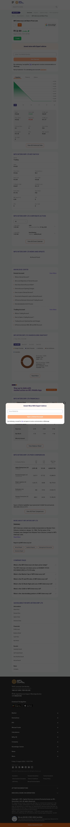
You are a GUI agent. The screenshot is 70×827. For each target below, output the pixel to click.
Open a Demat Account (35, 417)
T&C (22, 421)
